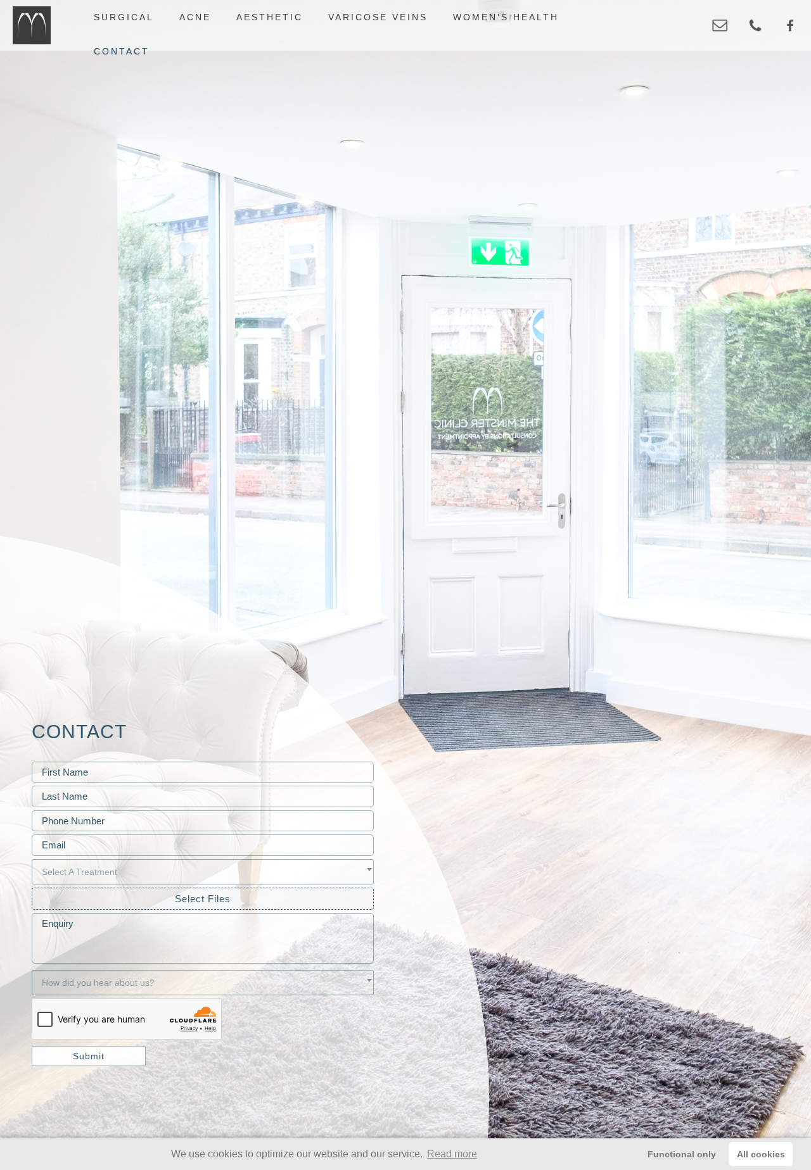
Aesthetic (269, 17)
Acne (195, 17)
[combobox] (203, 871)
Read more (452, 1153)
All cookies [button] (761, 1154)
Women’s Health (506, 17)
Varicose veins (378, 17)
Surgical (124, 17)
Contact (122, 51)
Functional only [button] (682, 1154)
